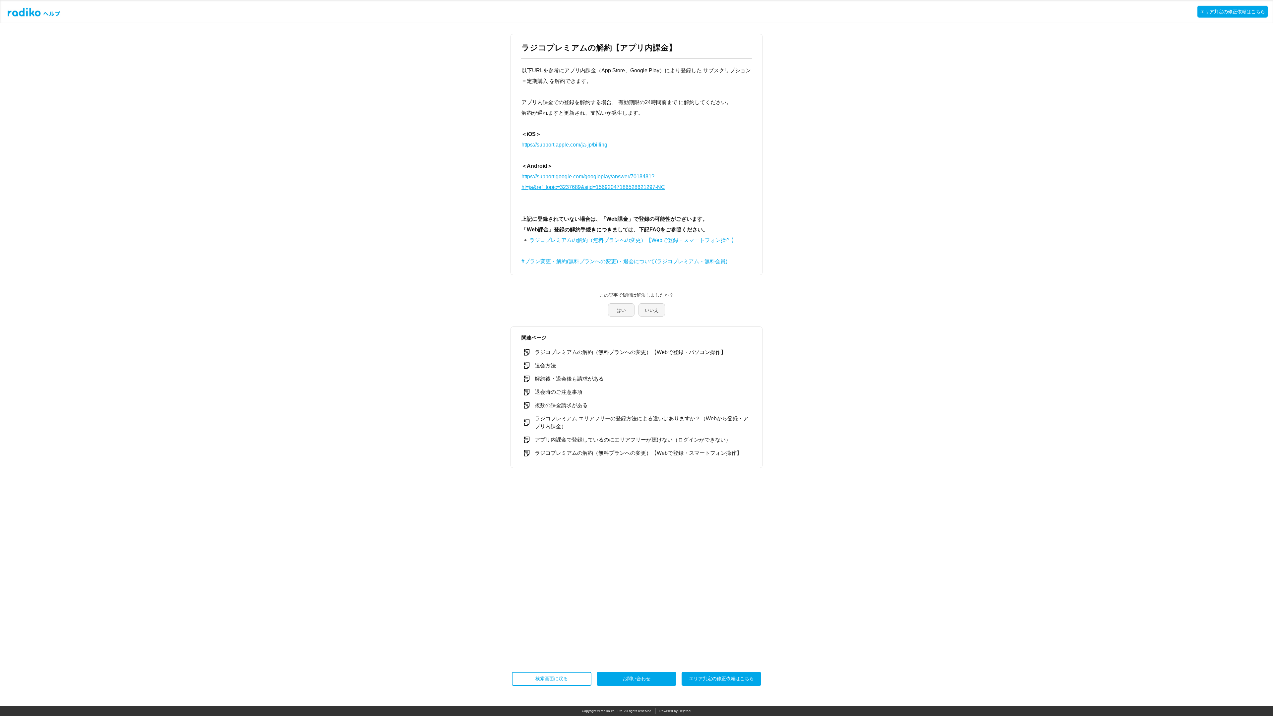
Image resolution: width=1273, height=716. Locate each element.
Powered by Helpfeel (675, 711)
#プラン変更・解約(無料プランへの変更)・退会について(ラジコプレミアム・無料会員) (624, 261)
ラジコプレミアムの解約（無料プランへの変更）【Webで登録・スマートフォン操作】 (633, 240)
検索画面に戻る (551, 678)
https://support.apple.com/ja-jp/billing (564, 145)
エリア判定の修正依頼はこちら (1232, 11)
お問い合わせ (636, 678)
